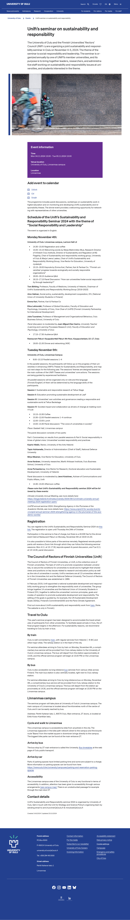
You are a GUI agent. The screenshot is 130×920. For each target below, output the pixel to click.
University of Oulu (14, 18)
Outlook (34, 190)
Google (34, 198)
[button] (117, 4)
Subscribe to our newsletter (78, 844)
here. (93, 605)
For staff (119, 11)
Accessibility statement (106, 836)
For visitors (98, 11)
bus (66, 670)
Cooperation (48, 11)
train (53, 640)
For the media (72, 840)
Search (83, 4)
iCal (32, 194)
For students (85, 11)
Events (28, 18)
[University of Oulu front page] (23, 4)
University (60, 11)
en (108, 6)
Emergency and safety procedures (105, 853)
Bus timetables (85, 747)
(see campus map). (48, 787)
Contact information (75, 836)
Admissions (26, 11)
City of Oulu (101, 858)
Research (37, 11)
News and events (13, 11)
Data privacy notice (104, 840)
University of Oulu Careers (77, 848)
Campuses (101, 848)
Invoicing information (75, 852)
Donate (95, 4)
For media (108, 11)
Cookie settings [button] (103, 844)
